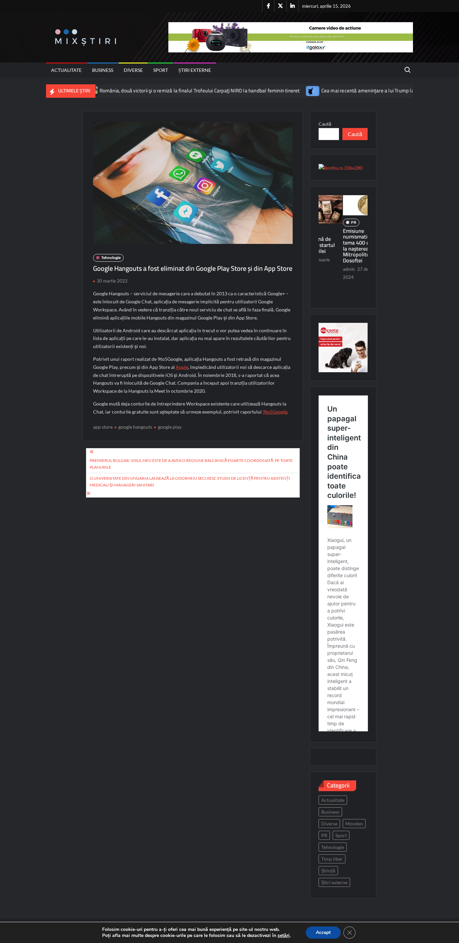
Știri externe (194, 70)
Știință (328, 870)
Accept (323, 932)
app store (103, 427)
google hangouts (135, 427)
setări (284, 936)
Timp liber (332, 859)
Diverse (133, 70)
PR (329, 222)
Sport (160, 70)
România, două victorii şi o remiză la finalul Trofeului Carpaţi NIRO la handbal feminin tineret (171, 90)
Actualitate (66, 70)
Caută (325, 124)
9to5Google (275, 412)
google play (169, 427)
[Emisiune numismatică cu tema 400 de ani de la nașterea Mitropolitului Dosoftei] (343, 205)
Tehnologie (111, 257)
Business (102, 70)
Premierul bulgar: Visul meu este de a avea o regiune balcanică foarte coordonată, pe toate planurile (191, 464)
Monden (354, 823)
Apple (182, 367)
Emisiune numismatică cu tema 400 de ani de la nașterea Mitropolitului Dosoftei (341, 245)
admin (325, 269)
